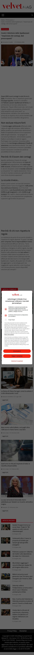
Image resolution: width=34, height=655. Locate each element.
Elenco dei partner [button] (9, 334)
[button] (17, 320)
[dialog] (17, 327)
